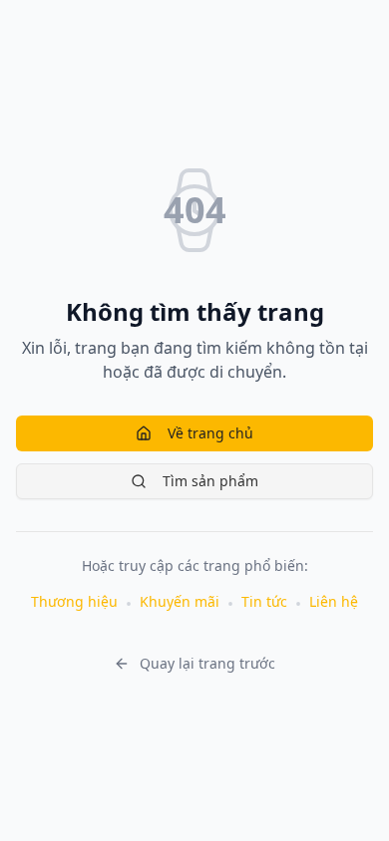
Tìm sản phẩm (210, 480)
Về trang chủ (210, 432)
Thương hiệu (74, 601)
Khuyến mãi (179, 601)
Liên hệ (333, 601)
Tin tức (264, 601)
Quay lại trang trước (207, 663)
